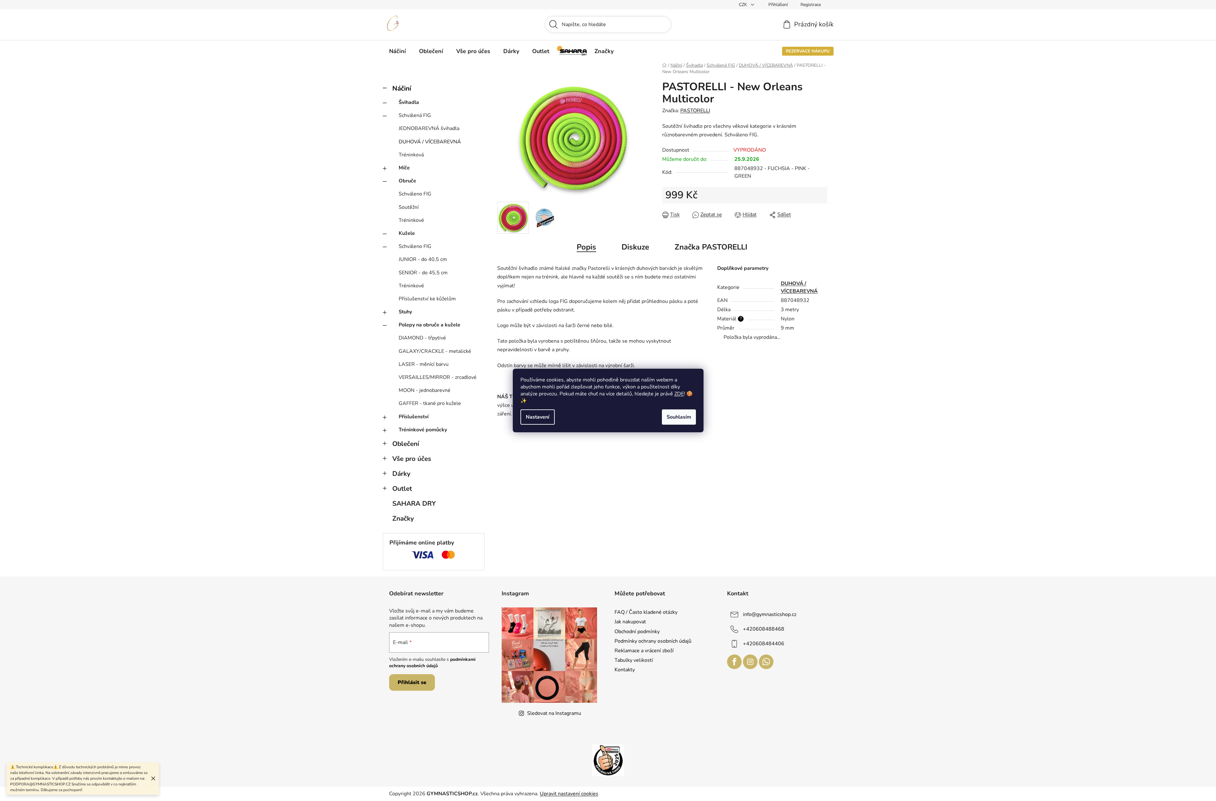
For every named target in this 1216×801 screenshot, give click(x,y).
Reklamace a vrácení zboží (644, 650)
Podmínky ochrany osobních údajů (653, 641)
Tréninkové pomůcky (423, 429)
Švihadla (409, 102)
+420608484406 (763, 643)
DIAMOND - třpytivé (422, 337)
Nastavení (537, 417)
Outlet (402, 488)
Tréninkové (411, 220)
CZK (743, 5)
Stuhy (405, 311)
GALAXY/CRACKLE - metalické (435, 351)
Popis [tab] (586, 247)
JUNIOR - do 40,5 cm (423, 259)
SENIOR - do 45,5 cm (423, 272)
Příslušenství (414, 416)
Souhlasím (679, 417)
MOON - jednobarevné (424, 390)
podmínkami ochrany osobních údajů (432, 662)
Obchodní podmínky (637, 631)
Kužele (407, 233)
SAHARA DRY (414, 503)
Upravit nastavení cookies (569, 793)
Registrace (810, 5)
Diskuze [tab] (635, 247)
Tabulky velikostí (634, 660)
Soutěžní (409, 207)
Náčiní (401, 88)
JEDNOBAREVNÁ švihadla (429, 128)
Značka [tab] (711, 247)
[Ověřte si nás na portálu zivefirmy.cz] (608, 759)
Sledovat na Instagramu (554, 713)
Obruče (407, 180)
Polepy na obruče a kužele (429, 324)
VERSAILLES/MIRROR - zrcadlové (438, 377)
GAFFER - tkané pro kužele (430, 403)
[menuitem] (397, 51)
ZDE (679, 393)
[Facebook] (734, 661)
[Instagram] (750, 661)
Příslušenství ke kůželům (427, 298)
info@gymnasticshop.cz (769, 614)
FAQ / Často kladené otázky (646, 612)
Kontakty (625, 669)
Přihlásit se (412, 682)
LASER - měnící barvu (424, 364)
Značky (403, 518)
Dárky (401, 473)
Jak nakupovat (630, 621)
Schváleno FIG (415, 193)
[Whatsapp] (766, 661)
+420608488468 (763, 629)
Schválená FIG (415, 115)
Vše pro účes (411, 458)
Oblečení (405, 443)
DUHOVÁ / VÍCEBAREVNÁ (430, 141)
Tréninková (411, 154)
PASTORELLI (695, 110)
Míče (404, 167)
